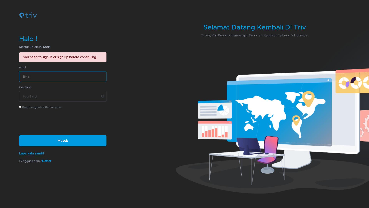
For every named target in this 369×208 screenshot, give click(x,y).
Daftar (46, 161)
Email (22, 67)
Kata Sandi (25, 87)
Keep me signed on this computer (41, 107)
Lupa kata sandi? (31, 153)
